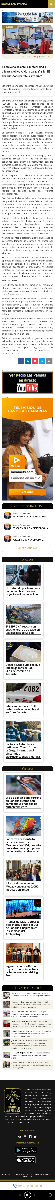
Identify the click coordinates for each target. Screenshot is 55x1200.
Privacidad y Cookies (42, 1174)
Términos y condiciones (23, 1174)
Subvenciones (28, 1176)
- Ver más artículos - (27, 548)
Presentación (6, 1174)
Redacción (45, 57)
